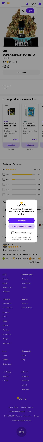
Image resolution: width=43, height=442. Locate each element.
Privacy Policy (27, 239)
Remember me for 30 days (23, 233)
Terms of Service (16, 239)
